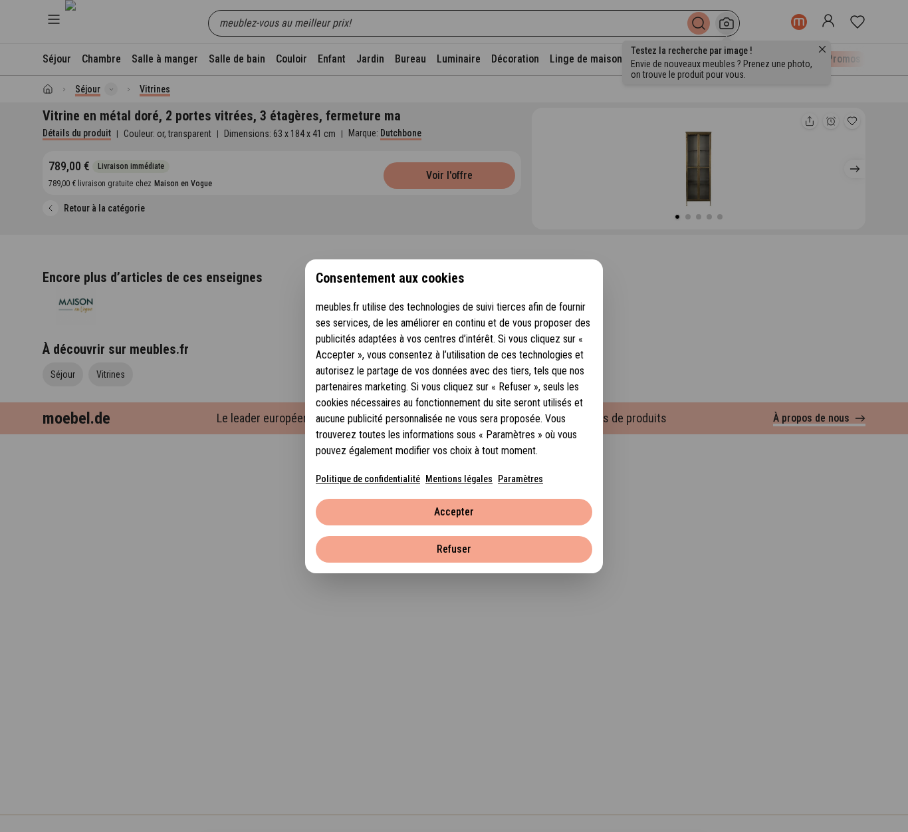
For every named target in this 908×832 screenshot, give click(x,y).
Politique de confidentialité (368, 479)
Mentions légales (459, 479)
